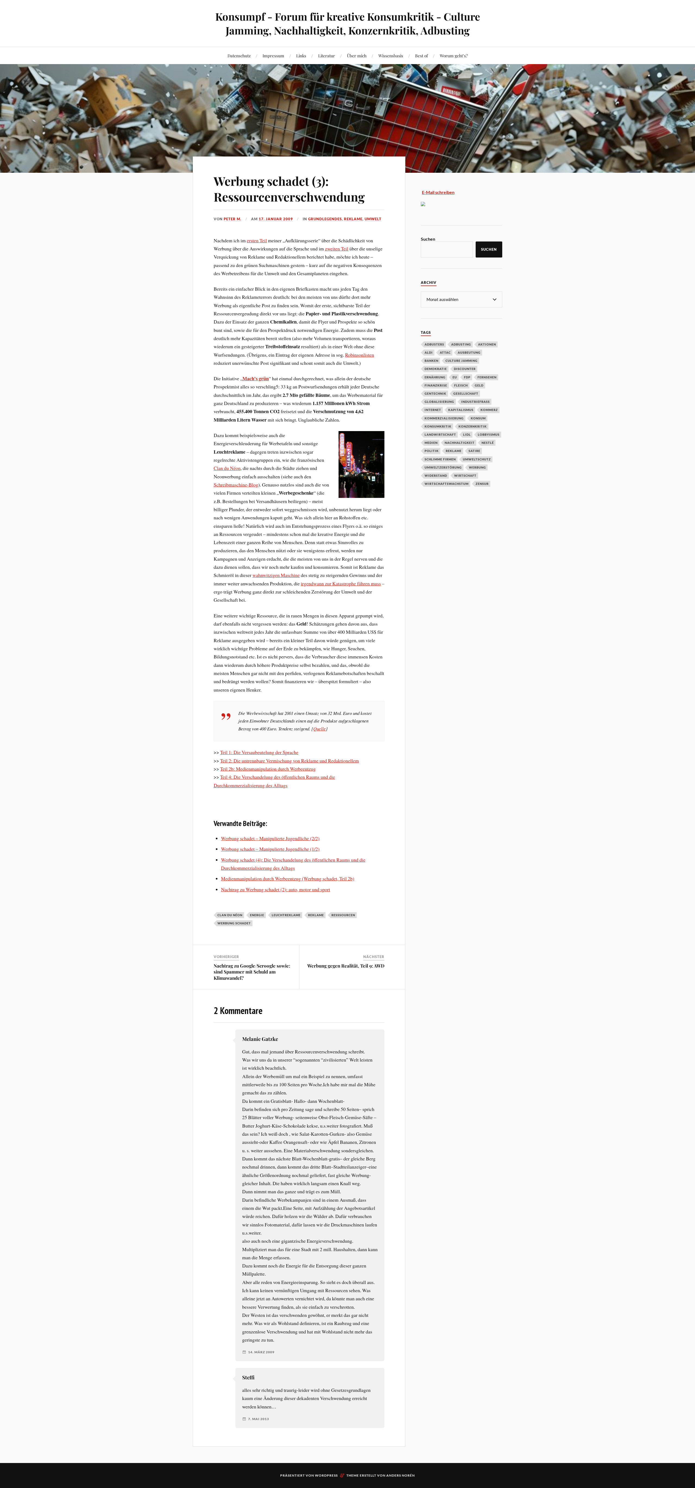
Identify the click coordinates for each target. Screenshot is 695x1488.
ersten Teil (257, 240)
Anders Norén (400, 1475)
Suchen (428, 238)
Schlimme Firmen (440, 459)
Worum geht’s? (454, 55)
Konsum (478, 418)
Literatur (326, 55)
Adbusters (434, 344)
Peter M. (232, 219)
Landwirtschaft (440, 434)
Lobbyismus (489, 434)
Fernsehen (487, 377)
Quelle (319, 729)
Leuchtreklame (286, 915)
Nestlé (488, 442)
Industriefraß (475, 401)
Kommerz (489, 410)
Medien (431, 442)
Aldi (429, 352)
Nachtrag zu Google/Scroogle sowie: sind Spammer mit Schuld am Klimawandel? (252, 972)
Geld (479, 385)
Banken (431, 360)
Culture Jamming (462, 360)
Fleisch (461, 385)
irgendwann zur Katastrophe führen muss (341, 583)
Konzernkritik (473, 426)
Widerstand (436, 475)
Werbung (477, 467)
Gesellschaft (465, 393)
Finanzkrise (436, 385)
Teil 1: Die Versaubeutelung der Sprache (259, 752)
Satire (474, 451)
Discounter (465, 369)
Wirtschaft (465, 475)
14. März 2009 (261, 1352)
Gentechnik (435, 393)
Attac (445, 352)
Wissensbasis (390, 55)
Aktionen (487, 344)
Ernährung (435, 377)
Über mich (357, 55)
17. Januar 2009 (276, 219)
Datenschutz (239, 55)
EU (455, 377)
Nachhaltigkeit (460, 442)
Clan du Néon (227, 468)
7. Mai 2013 (258, 1419)
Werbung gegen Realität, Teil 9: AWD (345, 966)
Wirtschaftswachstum (447, 483)
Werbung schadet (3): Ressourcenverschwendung (289, 188)
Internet (433, 410)
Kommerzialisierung (444, 418)
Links (301, 55)
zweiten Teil (336, 248)
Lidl (467, 434)
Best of (421, 55)
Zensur (482, 483)
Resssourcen (343, 915)
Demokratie (436, 369)
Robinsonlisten (359, 354)
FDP (467, 377)
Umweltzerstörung (443, 467)
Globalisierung (439, 401)
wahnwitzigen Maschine (276, 575)
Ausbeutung (469, 352)
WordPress (326, 1475)
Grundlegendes (325, 219)
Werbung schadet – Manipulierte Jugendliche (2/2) (270, 838)
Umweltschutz (477, 459)
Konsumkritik (438, 426)
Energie (257, 915)
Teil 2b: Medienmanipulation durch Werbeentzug (268, 768)
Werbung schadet (234, 923)
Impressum (273, 55)
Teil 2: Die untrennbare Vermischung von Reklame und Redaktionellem (289, 760)
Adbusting (461, 344)
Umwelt (373, 219)
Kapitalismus (460, 410)
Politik (432, 451)
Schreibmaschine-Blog (236, 484)
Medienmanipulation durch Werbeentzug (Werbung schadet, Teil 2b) (287, 878)
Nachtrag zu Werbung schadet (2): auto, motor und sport (275, 889)
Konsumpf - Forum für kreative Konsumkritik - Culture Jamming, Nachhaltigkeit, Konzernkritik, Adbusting (347, 23)
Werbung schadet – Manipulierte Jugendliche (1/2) (270, 849)
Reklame (353, 219)
